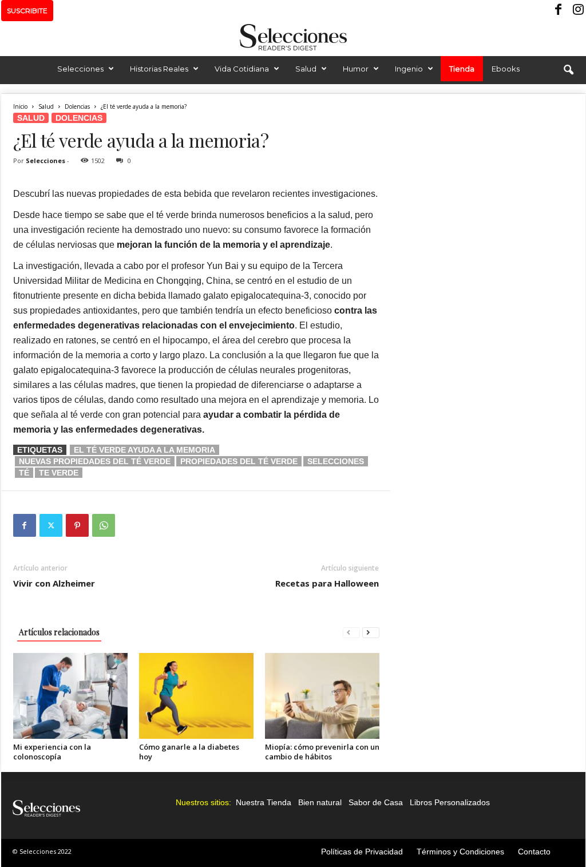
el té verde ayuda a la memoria (144, 449)
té (24, 472)
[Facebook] (559, 10)
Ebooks (506, 68)
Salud (305, 68)
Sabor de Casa (376, 802)
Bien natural (320, 802)
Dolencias (77, 106)
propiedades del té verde (239, 461)
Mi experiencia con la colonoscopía (52, 752)
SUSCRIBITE (27, 10)
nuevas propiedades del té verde (95, 461)
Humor (356, 68)
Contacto (534, 851)
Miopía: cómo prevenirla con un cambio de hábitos (322, 752)
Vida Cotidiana (242, 68)
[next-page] (370, 632)
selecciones (335, 461)
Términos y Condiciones (460, 851)
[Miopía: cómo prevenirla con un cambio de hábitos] (322, 696)
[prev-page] (351, 632)
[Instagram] (577, 10)
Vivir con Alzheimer (54, 583)
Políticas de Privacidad (362, 851)
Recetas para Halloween (327, 583)
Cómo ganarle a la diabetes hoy (189, 752)
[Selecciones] (293, 37)
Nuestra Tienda (263, 802)
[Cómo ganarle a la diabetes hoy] (196, 696)
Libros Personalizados (450, 802)
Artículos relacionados (59, 632)
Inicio (20, 106)
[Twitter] (50, 525)
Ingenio (409, 68)
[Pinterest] (77, 525)
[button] (568, 70)
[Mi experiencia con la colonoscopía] (70, 696)
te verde (58, 472)
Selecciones (80, 68)
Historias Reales (159, 68)
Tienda (461, 68)
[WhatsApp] (103, 525)
